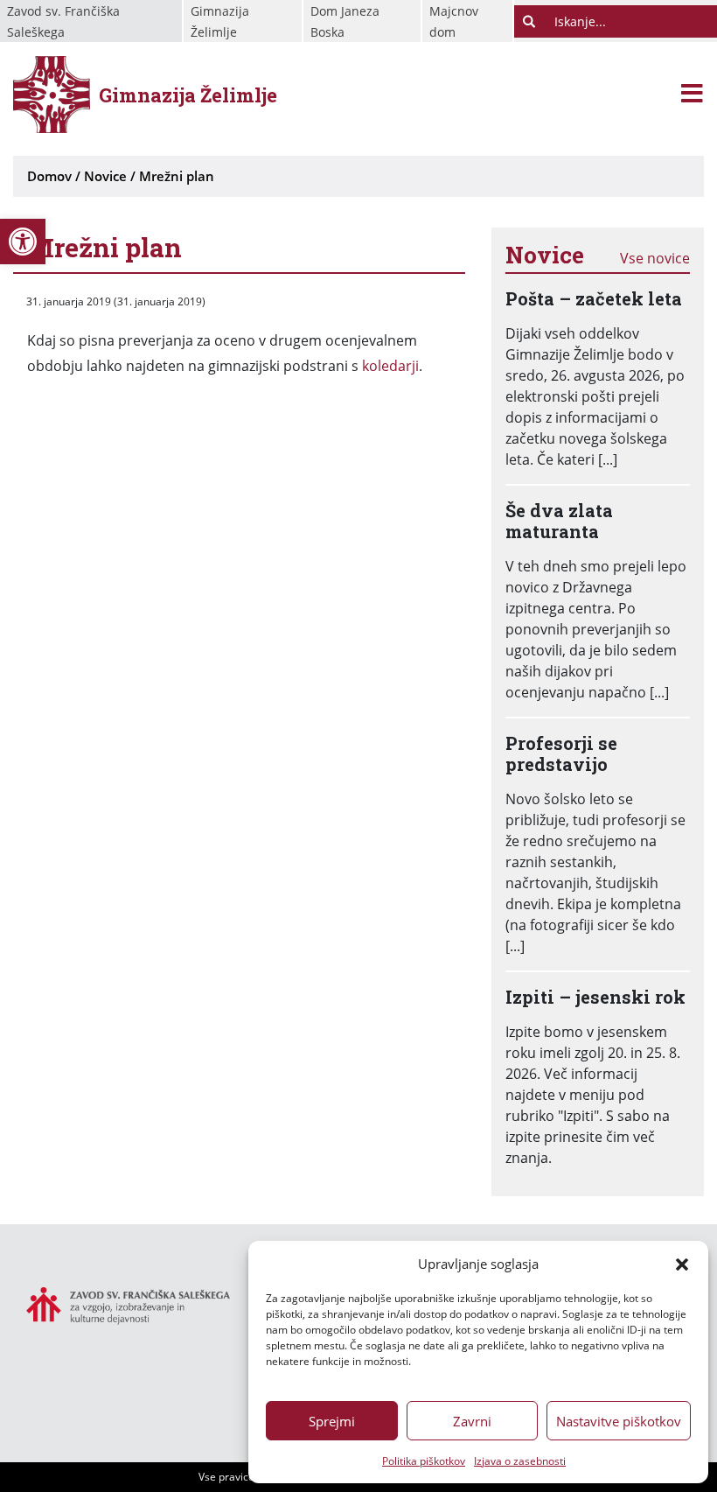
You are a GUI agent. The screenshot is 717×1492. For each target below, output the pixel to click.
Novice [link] (105, 176)
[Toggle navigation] (692, 95)
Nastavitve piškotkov (618, 1421)
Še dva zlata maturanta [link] (559, 521)
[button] (682, 1263)
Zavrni (472, 1421)
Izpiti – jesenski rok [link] (595, 996)
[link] (22, 241)
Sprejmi (332, 1421)
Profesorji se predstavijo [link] (561, 753)
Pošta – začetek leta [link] (593, 298)
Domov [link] (49, 176)
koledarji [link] (390, 365)
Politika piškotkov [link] (423, 1460)
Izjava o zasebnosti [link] (520, 1460)
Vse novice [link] (655, 258)
